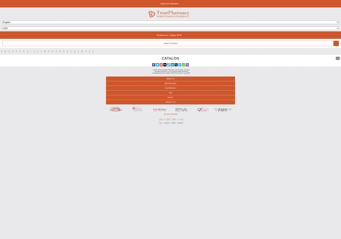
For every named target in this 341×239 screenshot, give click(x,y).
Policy (170, 97)
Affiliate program (171, 114)
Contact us (170, 102)
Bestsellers (170, 83)
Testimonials (170, 88)
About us (171, 79)
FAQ (170, 93)
